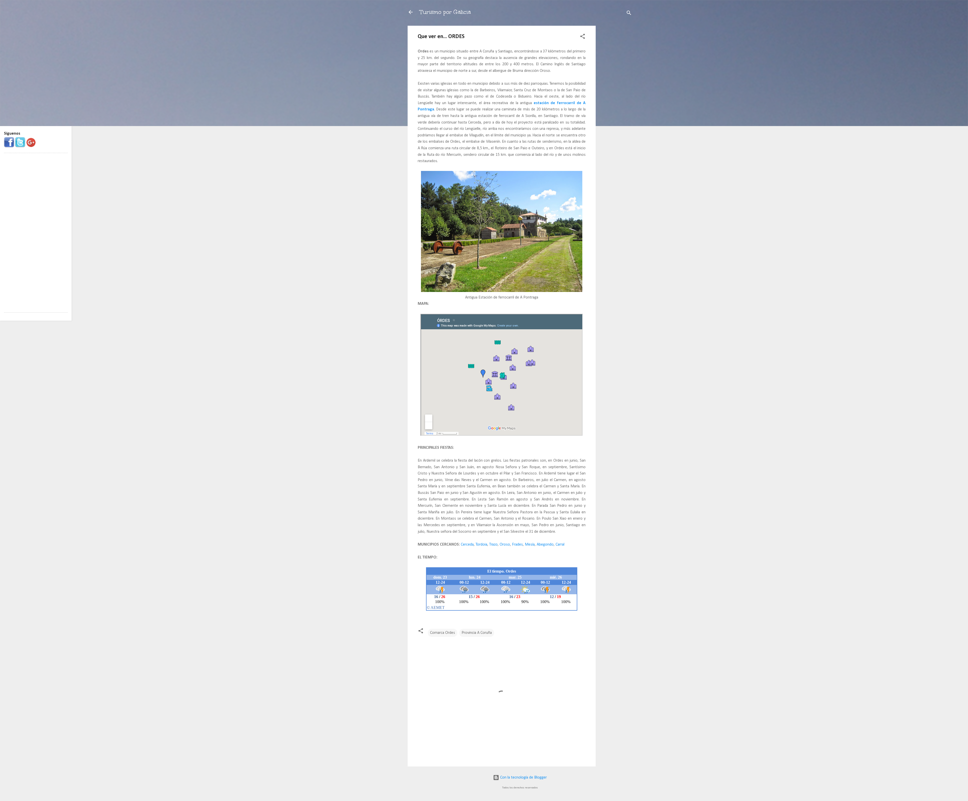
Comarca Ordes (442, 633)
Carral (560, 545)
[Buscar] (629, 13)
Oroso (505, 545)
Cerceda (467, 545)
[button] (583, 37)
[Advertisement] (616, 101)
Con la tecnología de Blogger (523, 778)
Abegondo (545, 545)
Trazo (493, 545)
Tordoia (481, 545)
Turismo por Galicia (445, 12)
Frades (517, 545)
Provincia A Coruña (477, 633)
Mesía (530, 545)
